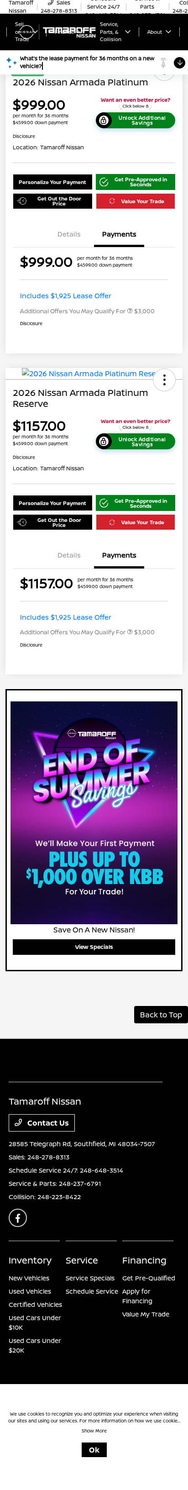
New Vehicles (29, 1278)
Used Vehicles (30, 1291)
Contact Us (47, 1123)
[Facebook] (18, 1218)
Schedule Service (92, 1291)
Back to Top (161, 1015)
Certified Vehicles (35, 1304)
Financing (144, 1260)
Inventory (30, 1260)
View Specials (94, 947)
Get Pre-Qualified (148, 1278)
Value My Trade (145, 1314)
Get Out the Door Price (59, 201)
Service (82, 1260)
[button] (136, 182)
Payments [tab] (119, 234)
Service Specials (90, 1278)
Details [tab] (69, 234)
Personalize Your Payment (52, 182)
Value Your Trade (142, 201)
